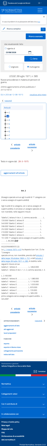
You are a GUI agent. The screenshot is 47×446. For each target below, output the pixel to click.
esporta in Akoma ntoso (12, 347)
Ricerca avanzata (36, 36)
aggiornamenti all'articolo (14, 172)
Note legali (5, 425)
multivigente (34, 66)
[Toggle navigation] (40, 10)
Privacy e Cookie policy (10, 421)
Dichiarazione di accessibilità (12, 436)
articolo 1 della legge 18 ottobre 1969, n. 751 (22, 257)
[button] (30, 52)
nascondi (8, 100)
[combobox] (23, 28)
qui (39, 21)
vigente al (11, 48)
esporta (6, 343)
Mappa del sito (7, 429)
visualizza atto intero (38, 94)
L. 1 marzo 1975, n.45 (12, 249)
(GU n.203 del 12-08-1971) (12, 94)
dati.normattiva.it (8, 439)
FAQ (3, 432)
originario (14, 66)
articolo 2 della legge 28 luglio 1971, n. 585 (22, 260)
